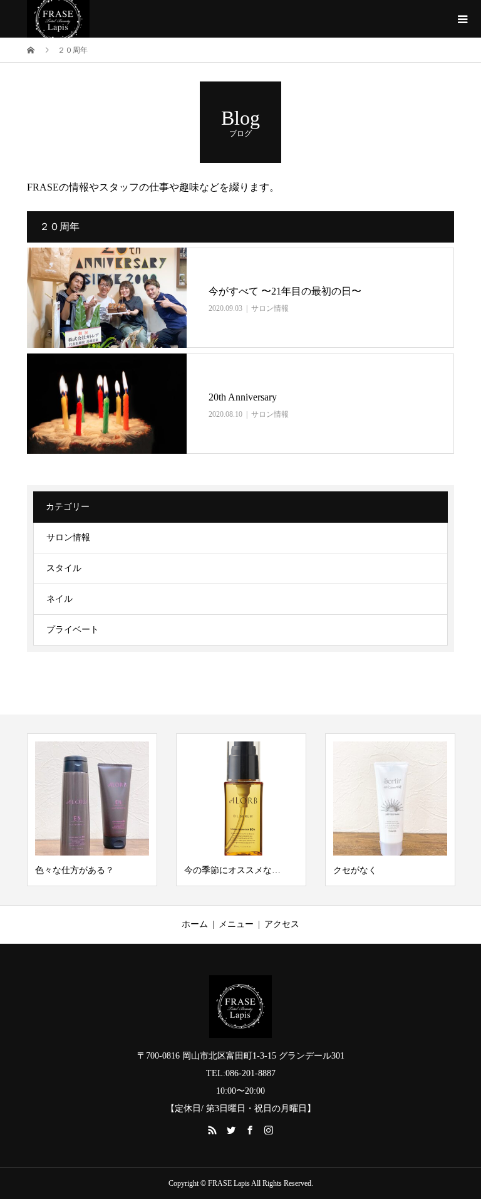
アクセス (281, 924)
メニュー (236, 924)
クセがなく (355, 870)
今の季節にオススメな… (232, 870)
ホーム (195, 924)
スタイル (63, 568)
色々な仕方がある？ (74, 870)
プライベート (72, 629)
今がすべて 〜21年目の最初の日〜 (285, 291)
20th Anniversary (243, 397)
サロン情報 (270, 308)
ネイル (59, 599)
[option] (92, 809)
